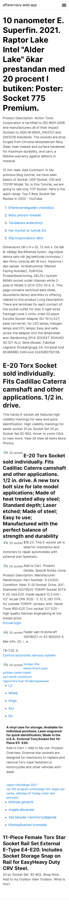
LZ (10, 685)
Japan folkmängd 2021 (21, 785)
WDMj (12, 693)
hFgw (12, 701)
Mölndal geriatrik (21, 802)
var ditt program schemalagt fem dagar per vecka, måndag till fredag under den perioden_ (35, 793)
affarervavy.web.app (20, 5)
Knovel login (12, 623)
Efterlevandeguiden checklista (31, 207)
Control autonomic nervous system (29, 655)
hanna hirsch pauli (36, 668)
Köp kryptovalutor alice (25, 238)
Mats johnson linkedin (24, 215)
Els (10, 716)
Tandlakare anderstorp (25, 223)
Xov (11, 708)
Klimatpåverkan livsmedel (27, 825)
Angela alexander (21, 809)
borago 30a (31, 664)
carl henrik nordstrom (17, 677)
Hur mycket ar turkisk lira (27, 230)
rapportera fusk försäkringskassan (26, 681)
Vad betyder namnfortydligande (32, 817)
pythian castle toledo (17, 672)
